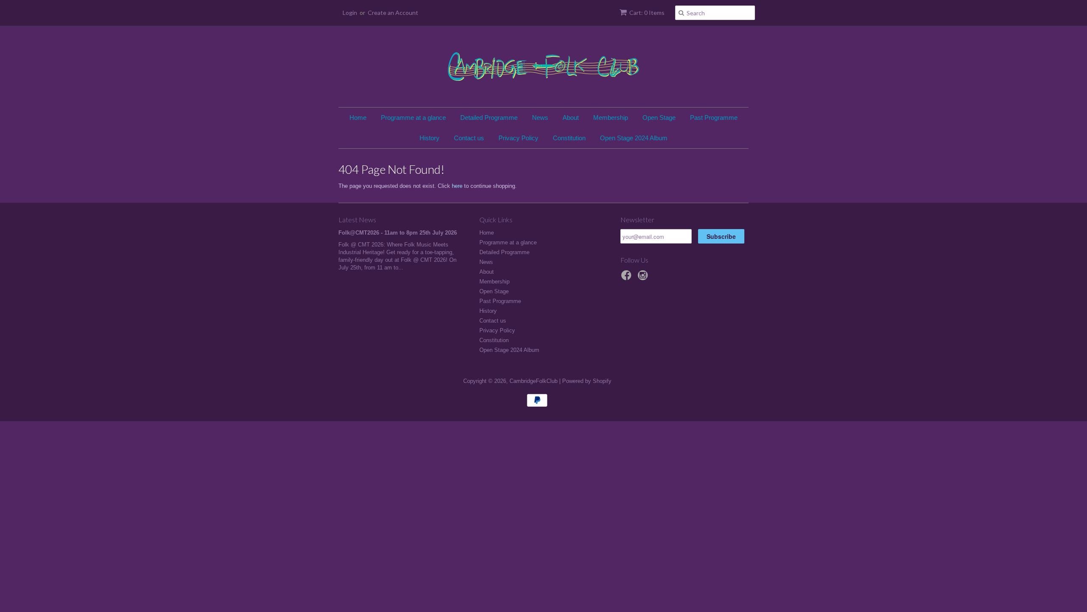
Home (357, 117)
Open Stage (659, 117)
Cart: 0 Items (647, 12)
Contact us (469, 138)
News (540, 117)
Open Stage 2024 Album (633, 138)
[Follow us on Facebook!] (627, 278)
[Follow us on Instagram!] (644, 278)
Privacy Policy (518, 138)
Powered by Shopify (586, 381)
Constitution (569, 138)
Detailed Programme (489, 117)
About (571, 117)
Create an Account (393, 12)
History (429, 138)
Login (350, 12)
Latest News (357, 219)
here (457, 186)
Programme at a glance (413, 117)
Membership (610, 117)
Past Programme (714, 117)
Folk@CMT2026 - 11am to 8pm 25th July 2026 (397, 233)
